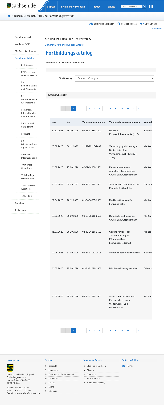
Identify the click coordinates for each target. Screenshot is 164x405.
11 (128, 108)
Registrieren (20, 210)
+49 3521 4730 (22, 387)
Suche (51, 387)
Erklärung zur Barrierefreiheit (61, 374)
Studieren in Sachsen (96, 366)
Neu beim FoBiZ (22, 44)
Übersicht (53, 366)
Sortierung (65, 78)
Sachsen (51, 6)
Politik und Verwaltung (73, 6)
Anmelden (156, 28)
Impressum (53, 370)
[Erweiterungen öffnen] (151, 6)
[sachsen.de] (24, 7)
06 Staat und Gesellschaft (27, 125)
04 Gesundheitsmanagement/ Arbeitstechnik (29, 99)
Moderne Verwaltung (96, 383)
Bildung (90, 370)
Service (111, 6)
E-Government (93, 378)
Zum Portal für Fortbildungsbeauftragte (65, 44)
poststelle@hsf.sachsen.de (27, 393)
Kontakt (52, 383)
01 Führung (27, 65)
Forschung (91, 374)
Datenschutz (54, 378)
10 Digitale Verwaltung (26, 166)
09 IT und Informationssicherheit (29, 156)
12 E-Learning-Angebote (29, 187)
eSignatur (53, 391)
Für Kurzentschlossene (26, 51)
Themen (96, 6)
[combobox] (131, 7)
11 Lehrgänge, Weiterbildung (28, 177)
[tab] (24, 360)
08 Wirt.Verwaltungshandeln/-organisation (29, 144)
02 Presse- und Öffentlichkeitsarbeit (29, 74)
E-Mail (130, 366)
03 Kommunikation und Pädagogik (29, 85)
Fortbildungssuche (24, 37)
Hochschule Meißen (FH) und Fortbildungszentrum (43, 16)
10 (121, 108)
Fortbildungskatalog (24, 58)
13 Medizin (26, 195)
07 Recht (25, 133)
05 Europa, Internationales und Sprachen (28, 113)
